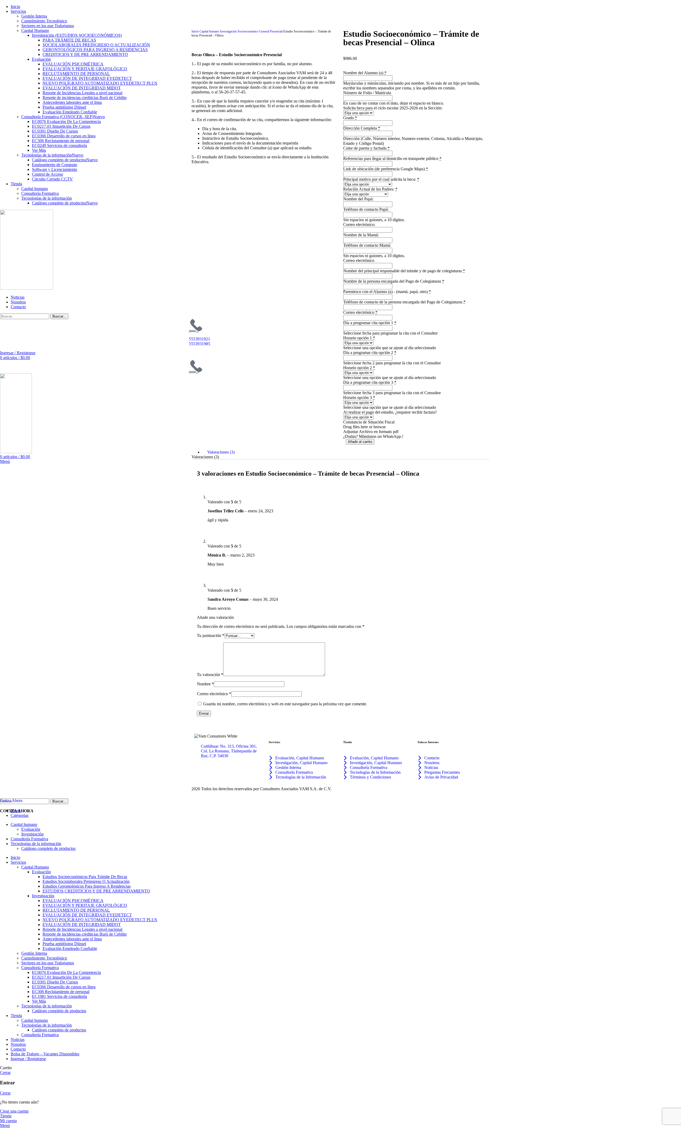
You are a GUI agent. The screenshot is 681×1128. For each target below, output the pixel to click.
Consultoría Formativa (40, 967)
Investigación (229, 31)
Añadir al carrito (360, 442)
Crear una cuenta (14, 1111)
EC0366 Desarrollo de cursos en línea (63, 987)
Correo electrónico (214, 693)
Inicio (196, 31)
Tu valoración (210, 674)
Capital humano (210, 31)
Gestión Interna (34, 16)
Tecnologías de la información (46, 1006)
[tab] (345, 452)
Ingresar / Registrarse (28, 1058)
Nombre (205, 684)
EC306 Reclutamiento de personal (60, 991)
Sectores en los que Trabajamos (47, 25)
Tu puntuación (210, 635)
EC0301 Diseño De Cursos (55, 982)
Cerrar (5, 1072)
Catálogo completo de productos (59, 1010)
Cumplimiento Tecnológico (44, 21)
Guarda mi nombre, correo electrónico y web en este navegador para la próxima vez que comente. (285, 704)
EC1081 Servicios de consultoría (59, 996)
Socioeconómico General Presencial (260, 31)
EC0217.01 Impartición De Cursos (61, 977)
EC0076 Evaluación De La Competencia (66, 972)
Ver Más (39, 1001)
